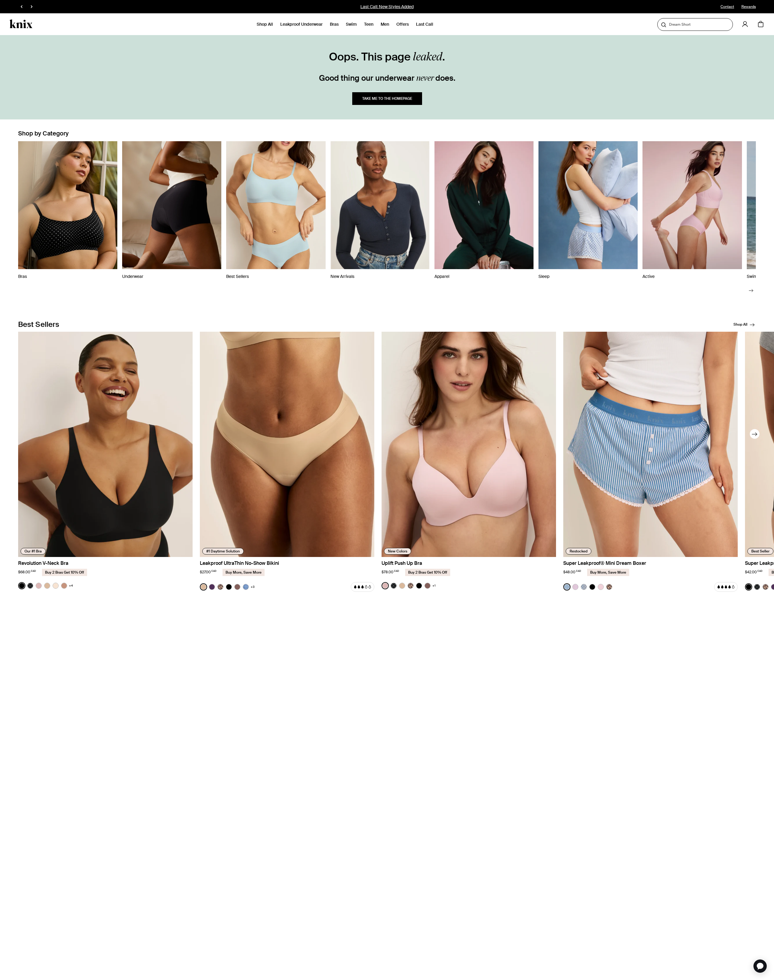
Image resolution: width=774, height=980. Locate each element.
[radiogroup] (45, 585)
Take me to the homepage (387, 98)
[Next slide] (751, 290)
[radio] (21, 585)
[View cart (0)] (760, 24)
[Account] (745, 24)
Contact (727, 6)
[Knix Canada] (21, 24)
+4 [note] (71, 586)
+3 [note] (253, 587)
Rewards (748, 6)
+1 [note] (434, 586)
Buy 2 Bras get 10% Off (387, 6)
